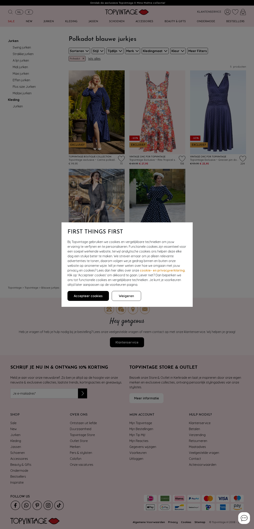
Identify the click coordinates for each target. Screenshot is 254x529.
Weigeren (126, 296)
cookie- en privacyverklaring (162, 270)
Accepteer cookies (88, 296)
